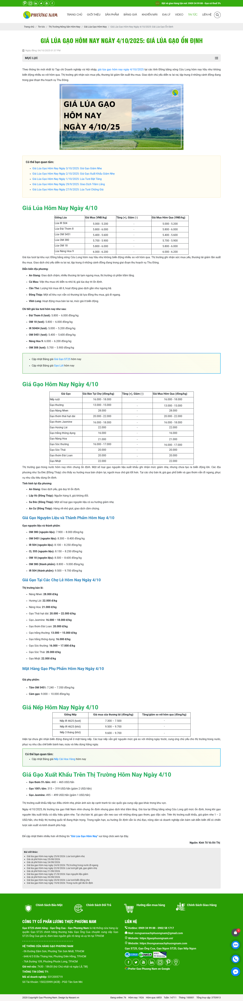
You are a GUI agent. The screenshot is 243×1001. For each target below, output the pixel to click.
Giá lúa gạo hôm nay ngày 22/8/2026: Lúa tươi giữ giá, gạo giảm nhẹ (62, 868)
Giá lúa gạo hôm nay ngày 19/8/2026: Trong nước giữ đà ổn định (60, 883)
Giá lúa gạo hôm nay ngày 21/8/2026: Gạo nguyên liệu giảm (57, 874)
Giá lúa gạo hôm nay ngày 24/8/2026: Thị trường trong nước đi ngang (62, 865)
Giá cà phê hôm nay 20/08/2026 (43, 877)
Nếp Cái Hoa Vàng (64, 759)
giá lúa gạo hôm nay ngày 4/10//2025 (120, 69)
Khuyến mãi (150, 15)
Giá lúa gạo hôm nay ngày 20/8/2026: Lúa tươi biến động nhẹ (58, 880)
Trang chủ (74, 15)
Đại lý (166, 15)
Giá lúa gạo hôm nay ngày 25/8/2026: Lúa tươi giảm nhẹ (56, 856)
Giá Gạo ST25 (62, 359)
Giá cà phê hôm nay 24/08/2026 (43, 862)
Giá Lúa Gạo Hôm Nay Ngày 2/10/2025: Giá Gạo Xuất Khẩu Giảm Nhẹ (73, 173)
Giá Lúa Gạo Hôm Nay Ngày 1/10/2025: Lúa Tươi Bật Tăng (67, 179)
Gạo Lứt (58, 365)
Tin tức (193, 15)
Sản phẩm (112, 15)
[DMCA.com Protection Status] (145, 953)
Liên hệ (207, 15)
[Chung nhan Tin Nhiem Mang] (159, 953)
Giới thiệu (93, 15)
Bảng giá (130, 15)
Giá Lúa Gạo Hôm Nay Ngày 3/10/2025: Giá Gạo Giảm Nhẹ (67, 168)
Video (179, 15)
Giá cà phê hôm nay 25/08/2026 (43, 859)
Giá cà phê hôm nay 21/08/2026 (43, 871)
